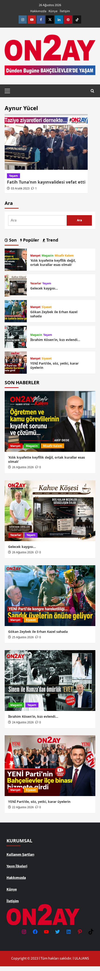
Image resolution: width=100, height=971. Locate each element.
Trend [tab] (51, 240)
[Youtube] (32, 19)
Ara (9, 203)
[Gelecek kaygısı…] (16, 285)
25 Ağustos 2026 (23, 637)
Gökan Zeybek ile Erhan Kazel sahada (53, 314)
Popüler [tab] (30, 240)
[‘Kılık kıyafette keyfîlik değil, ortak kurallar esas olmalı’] (16, 259)
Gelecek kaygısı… (44, 288)
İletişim (65, 11)
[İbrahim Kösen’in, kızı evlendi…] (16, 336)
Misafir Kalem (64, 255)
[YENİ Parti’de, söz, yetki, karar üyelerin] (16, 362)
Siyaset (47, 307)
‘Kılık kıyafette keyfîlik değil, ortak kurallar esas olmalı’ (53, 262)
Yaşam (13, 176)
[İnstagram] (23, 19)
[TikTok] (91, 932)
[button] (9, 90)
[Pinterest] (68, 19)
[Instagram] (24, 932)
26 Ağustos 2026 (23, 467)
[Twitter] (50, 19)
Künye (53, 11)
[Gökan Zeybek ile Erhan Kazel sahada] (16, 310)
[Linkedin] (59, 19)
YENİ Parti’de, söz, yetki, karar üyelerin (54, 365)
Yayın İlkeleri (17, 866)
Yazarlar (35, 283)
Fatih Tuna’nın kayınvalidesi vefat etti (46, 182)
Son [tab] (12, 240)
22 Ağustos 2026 (23, 807)
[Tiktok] (77, 19)
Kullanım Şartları (20, 854)
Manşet (35, 255)
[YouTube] (46, 932)
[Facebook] (41, 19)
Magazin (47, 255)
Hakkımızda (38, 11)
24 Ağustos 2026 (23, 722)
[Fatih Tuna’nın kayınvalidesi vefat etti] (46, 142)
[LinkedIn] (68, 932)
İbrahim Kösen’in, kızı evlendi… (55, 339)
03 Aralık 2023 (20, 188)
